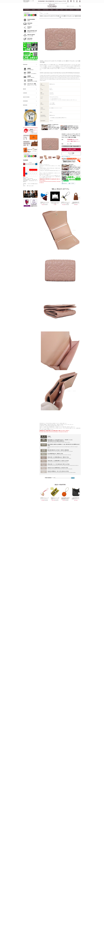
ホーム (40, 12)
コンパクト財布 (46, 13)
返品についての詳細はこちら (66, 156)
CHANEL (41, 13)
